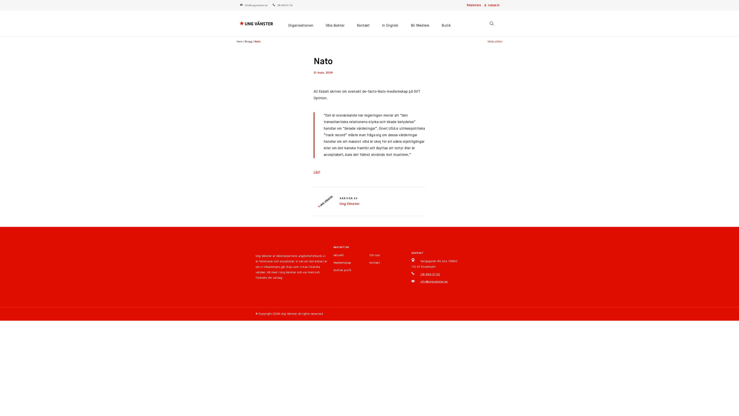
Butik (446, 25)
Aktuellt (339, 255)
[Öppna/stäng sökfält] (492, 23)
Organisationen (300, 25)
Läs (316, 172)
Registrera (474, 5)
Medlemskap (342, 262)
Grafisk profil (342, 270)
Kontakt (363, 25)
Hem (239, 41)
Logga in (493, 5)
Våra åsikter (335, 25)
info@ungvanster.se (256, 5)
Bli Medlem (420, 25)
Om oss (375, 255)
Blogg (248, 41)
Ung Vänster (350, 204)
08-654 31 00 (285, 5)
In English (390, 25)
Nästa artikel (495, 41)
